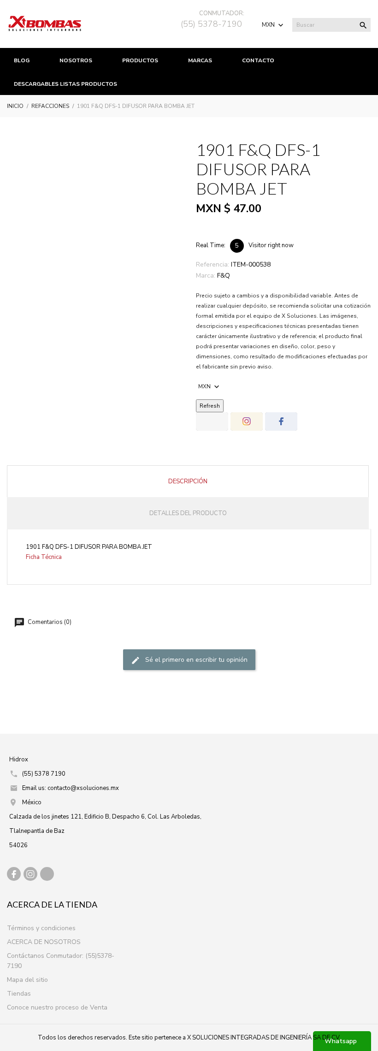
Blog (22, 60)
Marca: (205, 275)
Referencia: (212, 264)
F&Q (223, 275)
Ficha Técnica (44, 557)
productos (140, 60)
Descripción (187, 481)
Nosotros (75, 60)
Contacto (258, 60)
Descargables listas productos (65, 84)
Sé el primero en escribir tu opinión (195, 659)
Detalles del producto (188, 513)
